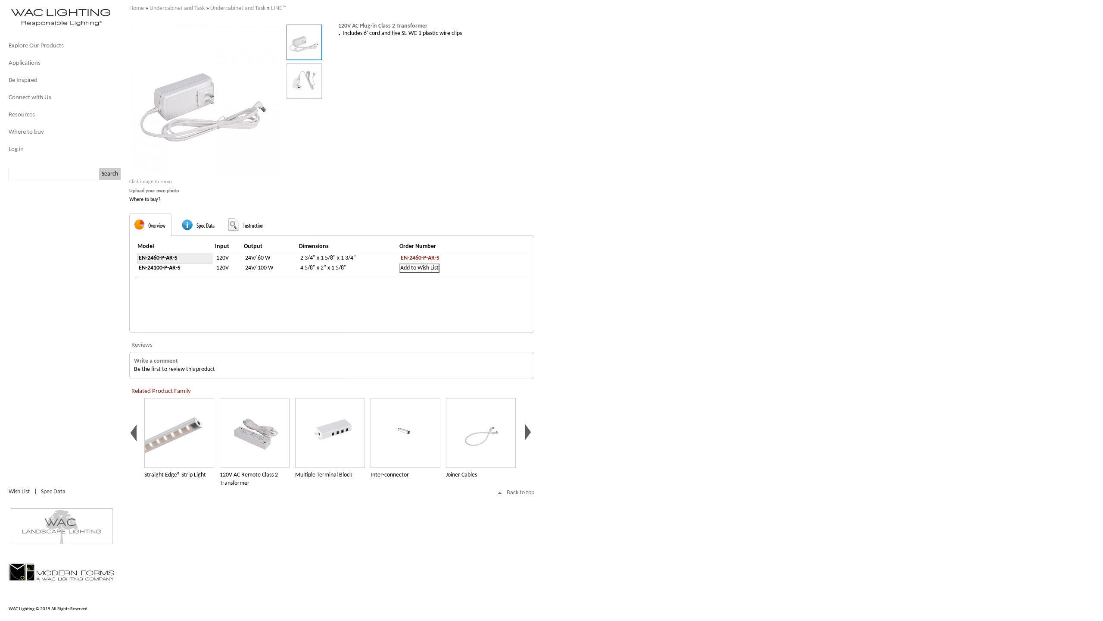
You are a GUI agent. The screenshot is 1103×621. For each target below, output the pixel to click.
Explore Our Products (36, 46)
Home (136, 8)
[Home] (60, 25)
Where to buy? (145, 199)
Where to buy (26, 132)
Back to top (520, 492)
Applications (25, 63)
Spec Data (53, 492)
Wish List (19, 492)
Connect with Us (30, 97)
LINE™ (279, 8)
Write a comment (156, 361)
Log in (16, 149)
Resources (22, 115)
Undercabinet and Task (177, 8)
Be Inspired (23, 80)
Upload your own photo (154, 191)
